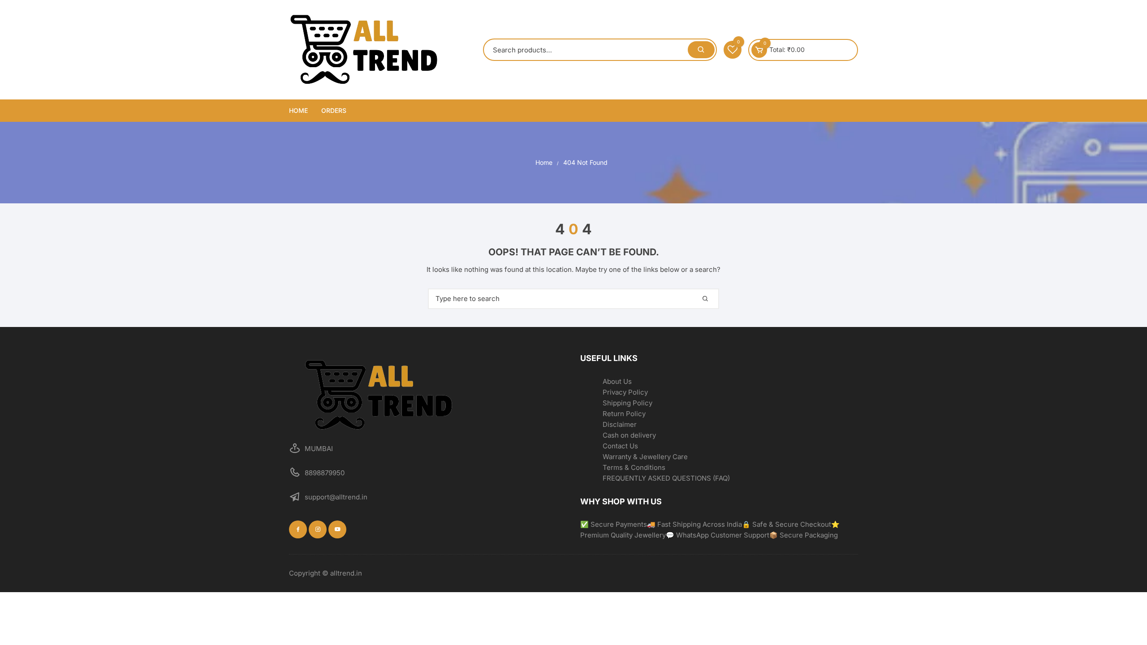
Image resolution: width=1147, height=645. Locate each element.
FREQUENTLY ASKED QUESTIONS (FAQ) (666, 478)
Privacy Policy (625, 392)
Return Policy (624, 413)
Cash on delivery (629, 435)
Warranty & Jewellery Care (645, 456)
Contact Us (620, 446)
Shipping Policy (627, 403)
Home (298, 110)
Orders (333, 110)
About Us (617, 381)
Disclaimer (620, 424)
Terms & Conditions (634, 467)
